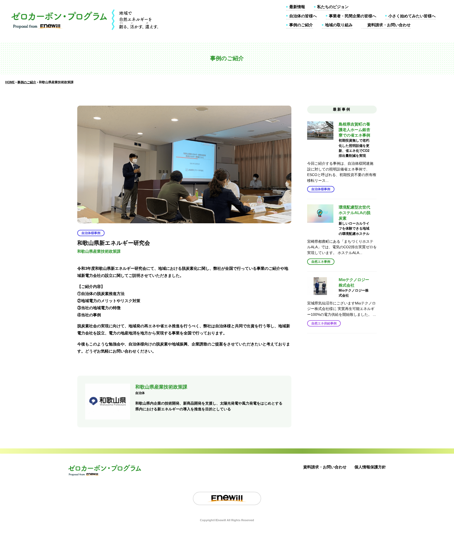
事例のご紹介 (301, 25)
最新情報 (297, 6)
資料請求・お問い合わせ (389, 25)
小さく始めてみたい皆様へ (412, 16)
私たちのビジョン (333, 6)
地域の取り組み (339, 25)
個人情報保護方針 (370, 467)
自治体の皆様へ (303, 16)
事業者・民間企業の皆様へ (352, 16)
